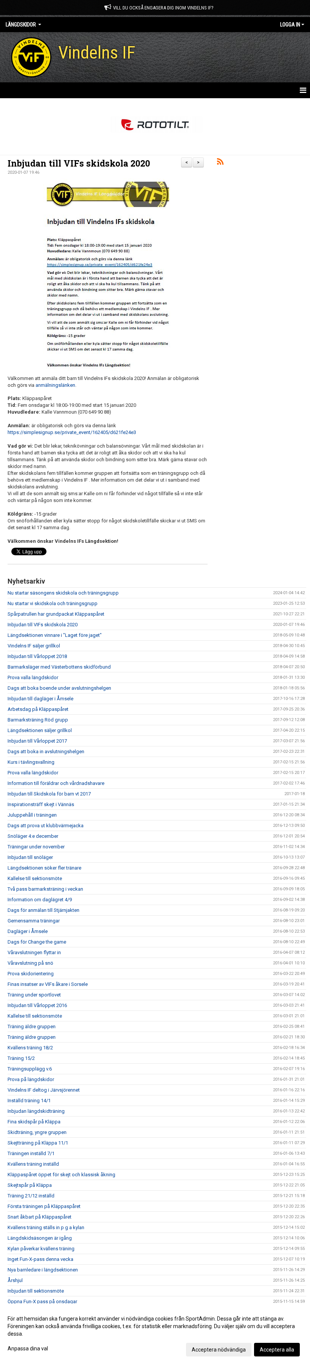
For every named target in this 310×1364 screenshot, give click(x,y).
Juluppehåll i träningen (32, 815)
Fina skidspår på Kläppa (34, 1122)
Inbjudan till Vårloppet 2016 (37, 1005)
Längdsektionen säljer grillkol (40, 730)
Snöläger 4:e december (33, 836)
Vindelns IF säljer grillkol (34, 646)
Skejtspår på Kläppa (30, 1185)
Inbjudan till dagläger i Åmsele (40, 698)
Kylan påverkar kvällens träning (41, 1248)
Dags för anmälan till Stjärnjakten (43, 910)
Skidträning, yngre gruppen (37, 1132)
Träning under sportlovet (34, 995)
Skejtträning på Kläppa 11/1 (38, 1143)
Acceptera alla (277, 1350)
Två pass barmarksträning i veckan (45, 889)
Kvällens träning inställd (33, 1164)
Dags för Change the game (37, 942)
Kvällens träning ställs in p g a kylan (46, 1227)
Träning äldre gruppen (32, 1026)
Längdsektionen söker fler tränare (44, 868)
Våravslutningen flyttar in (34, 952)
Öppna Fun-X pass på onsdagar (42, 1301)
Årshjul (15, 1280)
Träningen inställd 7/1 (31, 1153)
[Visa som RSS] (220, 163)
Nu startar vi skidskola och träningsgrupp (53, 603)
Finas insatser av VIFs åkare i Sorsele (48, 984)
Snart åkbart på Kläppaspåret (39, 1217)
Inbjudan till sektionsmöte (36, 1291)
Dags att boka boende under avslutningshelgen (59, 688)
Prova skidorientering (31, 973)
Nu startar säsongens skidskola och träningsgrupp (63, 593)
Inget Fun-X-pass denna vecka (40, 1259)
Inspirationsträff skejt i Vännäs (41, 804)
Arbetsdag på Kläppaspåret (38, 709)
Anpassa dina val (28, 1348)
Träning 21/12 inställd (31, 1196)
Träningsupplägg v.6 (30, 1069)
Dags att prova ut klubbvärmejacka (46, 825)
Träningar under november (36, 847)
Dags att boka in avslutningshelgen (46, 751)
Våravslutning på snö (30, 963)
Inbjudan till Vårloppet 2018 (37, 656)
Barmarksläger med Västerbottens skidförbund (59, 667)
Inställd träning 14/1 (29, 1100)
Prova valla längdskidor (33, 677)
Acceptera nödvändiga (219, 1350)
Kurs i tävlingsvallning (31, 762)
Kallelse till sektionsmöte (35, 878)
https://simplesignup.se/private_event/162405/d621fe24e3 (72, 432)
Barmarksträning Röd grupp (38, 720)
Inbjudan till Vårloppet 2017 (37, 741)
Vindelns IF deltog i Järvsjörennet (44, 1090)
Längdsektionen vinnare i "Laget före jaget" (55, 635)
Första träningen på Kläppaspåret (44, 1206)
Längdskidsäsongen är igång (40, 1238)
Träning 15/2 (21, 1058)
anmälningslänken (55, 385)
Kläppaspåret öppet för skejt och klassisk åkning (61, 1174)
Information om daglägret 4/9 (40, 899)
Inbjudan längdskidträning (36, 1111)
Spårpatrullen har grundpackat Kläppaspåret (56, 614)
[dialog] (155, 1334)
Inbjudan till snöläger (30, 857)
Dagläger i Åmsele (28, 931)
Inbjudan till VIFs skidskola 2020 (79, 163)
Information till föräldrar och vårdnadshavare (56, 783)
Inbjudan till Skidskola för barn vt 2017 (49, 794)
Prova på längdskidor (31, 1079)
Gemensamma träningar (34, 921)
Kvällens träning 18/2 (30, 1047)
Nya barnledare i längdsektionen (43, 1270)
